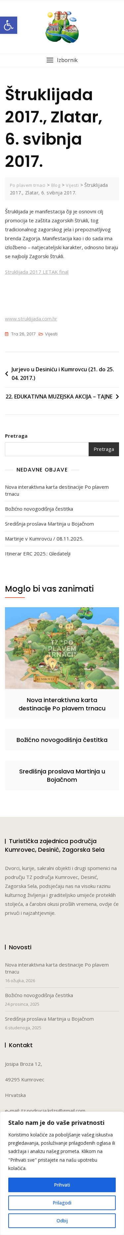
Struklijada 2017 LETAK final (36, 271)
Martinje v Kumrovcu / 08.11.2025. (44, 538)
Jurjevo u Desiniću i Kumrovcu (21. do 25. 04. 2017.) (63, 374)
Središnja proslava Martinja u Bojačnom (49, 523)
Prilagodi (62, 1202)
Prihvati (62, 1185)
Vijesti (51, 334)
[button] (8, 25)
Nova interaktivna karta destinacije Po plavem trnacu (57, 490)
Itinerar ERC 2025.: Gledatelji (37, 553)
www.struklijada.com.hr (31, 318)
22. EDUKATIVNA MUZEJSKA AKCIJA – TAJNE (59, 396)
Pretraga (16, 435)
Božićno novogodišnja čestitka (39, 508)
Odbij (62, 1220)
